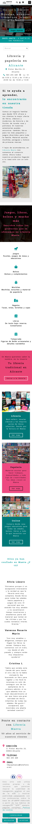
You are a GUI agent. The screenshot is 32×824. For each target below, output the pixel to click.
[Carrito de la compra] (23, 2)
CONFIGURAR (16, 815)
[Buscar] (16, 2)
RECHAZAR (9, 820)
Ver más (16, 435)
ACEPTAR (23, 820)
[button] (19, 2)
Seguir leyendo (17, 30)
